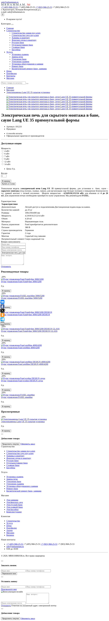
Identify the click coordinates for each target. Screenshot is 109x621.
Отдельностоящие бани (22, 45)
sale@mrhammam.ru (9, 2)
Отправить (6, 266)
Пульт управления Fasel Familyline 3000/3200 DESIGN (25, 314)
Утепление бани (19, 59)
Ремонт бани (17, 66)
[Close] (2, 576)
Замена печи (17, 57)
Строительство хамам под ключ (26, 33)
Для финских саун (14, 502)
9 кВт (6, 159)
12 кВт (7, 162)
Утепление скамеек (20, 61)
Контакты (10, 76)
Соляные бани (18, 47)
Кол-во (4, 173)
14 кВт (7, 164)
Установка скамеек (20, 54)
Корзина (10, 535)
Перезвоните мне (9, 574)
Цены (9, 71)
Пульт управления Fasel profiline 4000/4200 (20, 348)
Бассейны (16, 50)
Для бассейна (12, 509)
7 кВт (6, 156)
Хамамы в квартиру (21, 38)
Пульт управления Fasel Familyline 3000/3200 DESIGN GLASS (29, 331)
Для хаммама (12, 500)
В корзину (6, 181)
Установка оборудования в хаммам (27, 64)
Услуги (9, 52)
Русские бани (18, 42)
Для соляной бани (14, 507)
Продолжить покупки (10, 444)
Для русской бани (14, 505)
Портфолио (11, 73)
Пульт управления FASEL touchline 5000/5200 (21, 298)
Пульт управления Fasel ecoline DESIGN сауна (22, 381)
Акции (9, 530)
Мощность (6, 148)
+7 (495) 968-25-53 (9, 7)
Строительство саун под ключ (25, 35)
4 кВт (6, 151)
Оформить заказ (27, 444)
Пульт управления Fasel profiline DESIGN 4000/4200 (24, 364)
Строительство (13, 30)
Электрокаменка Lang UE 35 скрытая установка (28, 92)
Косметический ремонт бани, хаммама (29, 69)
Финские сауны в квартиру (24, 40)
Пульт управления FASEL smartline (17, 397)
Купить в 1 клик (8, 184)
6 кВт (6, 154)
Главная (10, 28)
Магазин (10, 78)
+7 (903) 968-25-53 (43, 7)
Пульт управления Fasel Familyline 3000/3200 (21, 281)
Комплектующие (14, 512)
